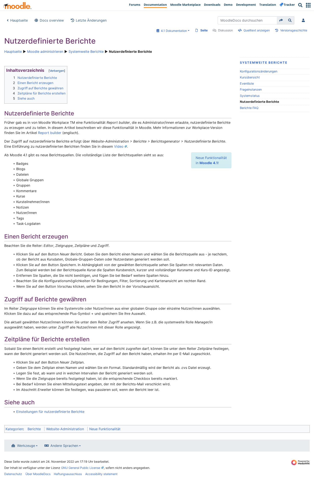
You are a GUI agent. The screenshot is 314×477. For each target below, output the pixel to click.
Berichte (34, 429)
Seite (204, 30)
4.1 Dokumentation (173, 30)
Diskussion (225, 30)
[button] (308, 5)
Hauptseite (19, 20)
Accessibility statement (101, 474)
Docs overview (52, 20)
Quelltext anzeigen (257, 30)
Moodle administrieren (45, 51)
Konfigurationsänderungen (258, 71)
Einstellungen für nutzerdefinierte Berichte (50, 411)
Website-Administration (65, 429)
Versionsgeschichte (293, 30)
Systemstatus (250, 95)
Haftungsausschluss (68, 474)
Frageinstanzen (251, 89)
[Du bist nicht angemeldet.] (304, 20)
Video (118, 146)
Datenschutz (13, 474)
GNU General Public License (80, 468)
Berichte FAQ (249, 108)
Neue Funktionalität (104, 429)
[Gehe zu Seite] (281, 20)
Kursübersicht (250, 77)
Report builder (49, 133)
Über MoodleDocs (37, 474)
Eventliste (247, 83)
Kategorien (14, 429)
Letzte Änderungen (91, 20)
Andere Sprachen (64, 445)
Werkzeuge (26, 445)
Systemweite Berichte (86, 51)
